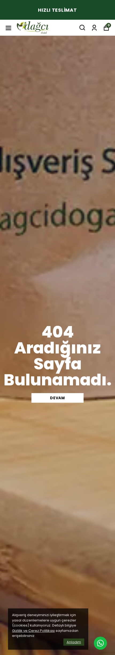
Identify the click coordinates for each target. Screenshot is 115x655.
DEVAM (57, 398)
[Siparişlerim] (94, 27)
